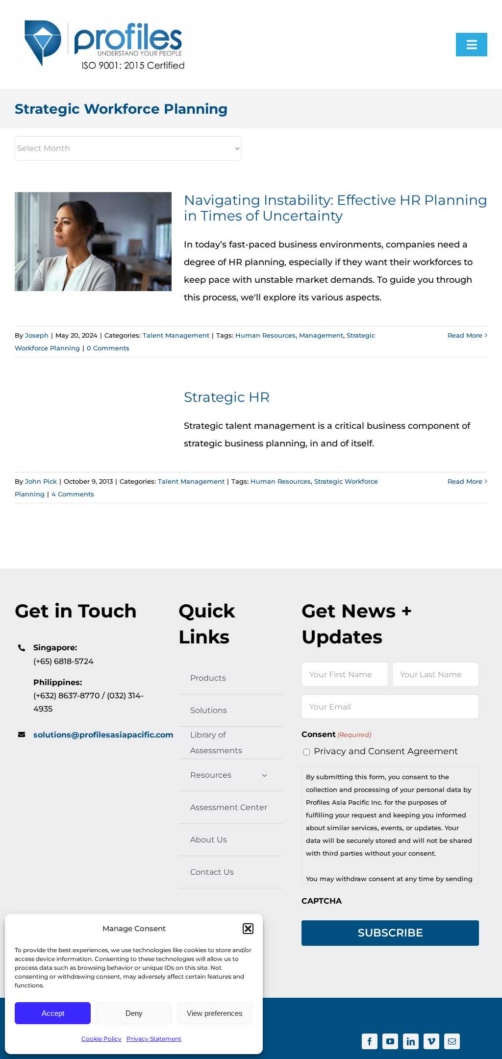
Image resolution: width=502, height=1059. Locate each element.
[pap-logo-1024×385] (104, 15)
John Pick (41, 481)
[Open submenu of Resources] (264, 775)
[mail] (452, 1041)
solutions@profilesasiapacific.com (103, 734)
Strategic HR (227, 397)
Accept (53, 1013)
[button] (248, 929)
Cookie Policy (101, 1038)
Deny (134, 1013)
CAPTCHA (321, 901)
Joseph (37, 335)
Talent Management (176, 335)
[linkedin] (411, 1041)
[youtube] (390, 1041)
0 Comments (108, 348)
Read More (465, 335)
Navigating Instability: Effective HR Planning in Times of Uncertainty (93, 241)
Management (321, 335)
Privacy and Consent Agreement (386, 751)
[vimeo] (431, 1041)
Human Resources (265, 335)
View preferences (215, 1013)
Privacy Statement (153, 1038)
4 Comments (72, 494)
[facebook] (369, 1041)
